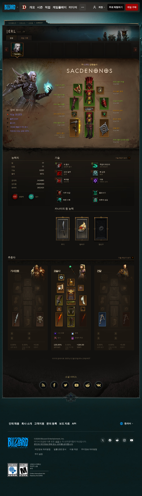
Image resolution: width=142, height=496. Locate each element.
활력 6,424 (14, 119)
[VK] (99, 385)
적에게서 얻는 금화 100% (19, 131)
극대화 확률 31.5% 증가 (19, 127)
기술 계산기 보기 (121, 158)
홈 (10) (12, 123)
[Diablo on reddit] (87, 385)
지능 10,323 (16, 114)
